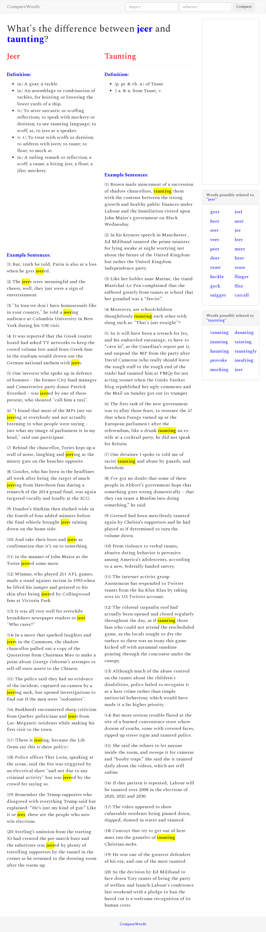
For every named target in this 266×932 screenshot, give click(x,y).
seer (214, 230)
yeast (215, 267)
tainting (243, 341)
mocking (219, 369)
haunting (219, 351)
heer (214, 221)
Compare (244, 6)
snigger (218, 295)
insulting (244, 360)
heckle (217, 276)
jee (238, 230)
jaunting (219, 341)
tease (240, 267)
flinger (242, 276)
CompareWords (23, 6)
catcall (242, 295)
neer (239, 221)
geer (215, 211)
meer (240, 248)
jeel (238, 211)
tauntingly (246, 351)
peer (214, 248)
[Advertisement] (52, 213)
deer (215, 258)
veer (214, 239)
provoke (218, 360)
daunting (244, 332)
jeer (145, 29)
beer (239, 258)
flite (239, 286)
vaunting (219, 332)
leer (239, 239)
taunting (25, 39)
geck (215, 286)
